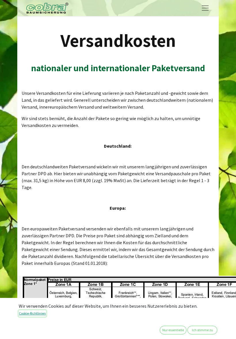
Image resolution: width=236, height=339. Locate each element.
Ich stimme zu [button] (202, 330)
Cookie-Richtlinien (32, 313)
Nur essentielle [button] (173, 330)
